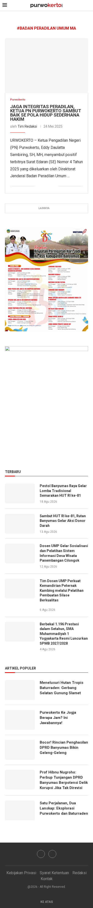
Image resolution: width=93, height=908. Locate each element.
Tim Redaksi (27, 126)
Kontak (47, 878)
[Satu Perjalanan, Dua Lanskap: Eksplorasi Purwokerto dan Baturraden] (20, 810)
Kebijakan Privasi (21, 872)
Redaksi (79, 872)
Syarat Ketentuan (54, 872)
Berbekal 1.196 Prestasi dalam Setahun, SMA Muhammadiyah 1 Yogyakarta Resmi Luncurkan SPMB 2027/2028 (64, 633)
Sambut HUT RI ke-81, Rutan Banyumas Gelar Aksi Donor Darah (63, 521)
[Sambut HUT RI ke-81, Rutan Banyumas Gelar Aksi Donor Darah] (20, 523)
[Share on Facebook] (38, 186)
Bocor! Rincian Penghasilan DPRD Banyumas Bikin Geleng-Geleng (64, 747)
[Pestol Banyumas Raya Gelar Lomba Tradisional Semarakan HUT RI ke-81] (20, 493)
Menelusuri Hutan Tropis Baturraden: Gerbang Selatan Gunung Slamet (61, 687)
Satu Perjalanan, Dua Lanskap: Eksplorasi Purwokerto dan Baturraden (64, 808)
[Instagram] (52, 854)
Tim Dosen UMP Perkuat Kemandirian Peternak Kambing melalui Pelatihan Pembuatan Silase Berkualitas (62, 590)
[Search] (88, 6)
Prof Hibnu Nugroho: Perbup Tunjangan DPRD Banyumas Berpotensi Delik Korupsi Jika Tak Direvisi (64, 780)
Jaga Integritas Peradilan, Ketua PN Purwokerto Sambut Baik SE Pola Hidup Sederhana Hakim (45, 113)
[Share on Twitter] (44, 186)
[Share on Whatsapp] (49, 186)
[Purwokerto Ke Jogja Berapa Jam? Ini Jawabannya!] (20, 720)
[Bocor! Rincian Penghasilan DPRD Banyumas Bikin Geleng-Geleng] (20, 750)
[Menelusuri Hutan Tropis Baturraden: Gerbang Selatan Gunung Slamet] (20, 690)
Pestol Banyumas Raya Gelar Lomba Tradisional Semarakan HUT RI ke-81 (63, 490)
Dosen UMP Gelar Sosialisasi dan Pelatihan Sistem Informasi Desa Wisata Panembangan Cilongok (64, 553)
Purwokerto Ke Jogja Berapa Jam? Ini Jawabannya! (58, 717)
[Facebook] (41, 854)
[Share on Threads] (54, 186)
